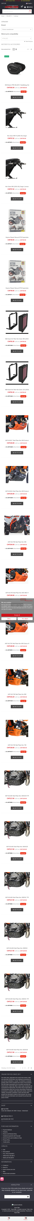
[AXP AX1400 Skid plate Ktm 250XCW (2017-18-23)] (17, 1033)
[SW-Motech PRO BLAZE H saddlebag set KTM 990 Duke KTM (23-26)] (17, 68)
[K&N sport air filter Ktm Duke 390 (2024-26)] (17, 322)
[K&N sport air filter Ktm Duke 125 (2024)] (17, 373)
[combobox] (8, 29)
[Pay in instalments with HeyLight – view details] (27, 92)
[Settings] (25, 7)
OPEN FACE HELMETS (9, 1155)
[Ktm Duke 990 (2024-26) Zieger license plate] (17, 170)
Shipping (5, 1132)
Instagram (2, 1179)
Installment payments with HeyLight (11, 1136)
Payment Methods (7, 1130)
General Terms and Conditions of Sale (12, 1138)
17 (28, 1068)
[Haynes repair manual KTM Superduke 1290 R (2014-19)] (17, 271)
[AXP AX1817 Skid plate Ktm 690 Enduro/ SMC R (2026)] (17, 424)
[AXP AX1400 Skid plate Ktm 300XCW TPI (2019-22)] (17, 779)
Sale (4, 1149)
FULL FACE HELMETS (8, 1153)
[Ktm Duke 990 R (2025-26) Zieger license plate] (17, 119)
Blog (4, 1171)
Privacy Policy (6, 1140)
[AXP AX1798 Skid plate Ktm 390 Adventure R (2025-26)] (17, 525)
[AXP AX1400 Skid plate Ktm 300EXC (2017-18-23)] (17, 931)
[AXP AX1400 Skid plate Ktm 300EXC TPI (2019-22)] (17, 881)
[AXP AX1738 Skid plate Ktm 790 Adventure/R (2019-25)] (17, 728)
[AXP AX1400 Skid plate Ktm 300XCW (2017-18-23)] (17, 830)
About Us (5, 1167)
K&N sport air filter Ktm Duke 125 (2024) (17, 389)
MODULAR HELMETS (8, 1157)
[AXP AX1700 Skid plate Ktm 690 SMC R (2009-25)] (17, 576)
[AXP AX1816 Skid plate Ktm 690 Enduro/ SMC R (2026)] (17, 474)
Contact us (5, 1165)
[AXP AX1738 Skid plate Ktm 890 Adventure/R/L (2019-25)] (17, 677)
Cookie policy (6, 1142)
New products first (5, 49)
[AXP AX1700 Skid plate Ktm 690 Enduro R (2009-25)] (17, 627)
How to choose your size (9, 1169)
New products (6, 1151)
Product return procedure (9, 1173)
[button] (17, 21)
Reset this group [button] (29, 41)
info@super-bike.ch (8, 1116)
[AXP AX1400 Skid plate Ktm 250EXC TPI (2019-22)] (17, 982)
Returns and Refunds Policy (10, 1134)
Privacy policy (29, 600)
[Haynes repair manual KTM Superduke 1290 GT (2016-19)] (17, 220)
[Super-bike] (10, 7)
